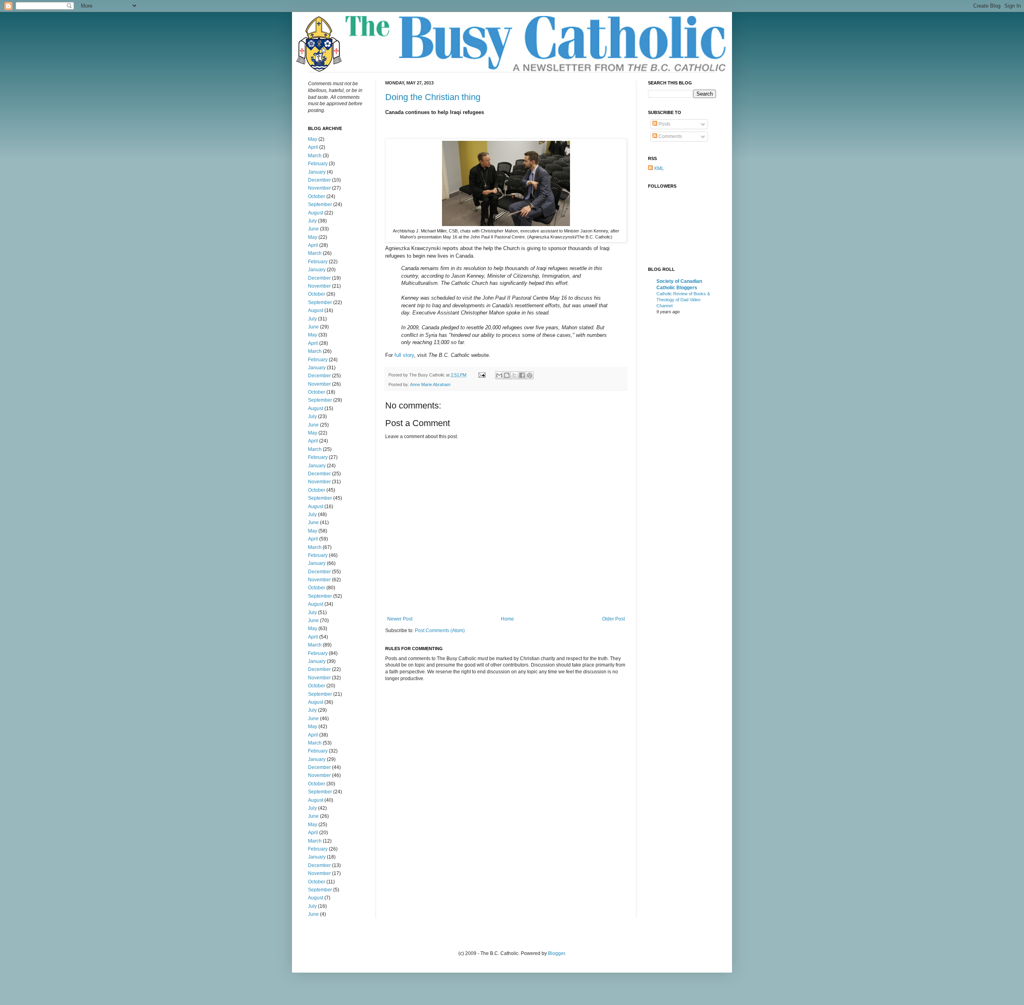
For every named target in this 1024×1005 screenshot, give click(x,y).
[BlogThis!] (507, 375)
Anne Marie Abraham (430, 384)
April (313, 147)
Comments (669, 136)
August (315, 213)
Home (507, 619)
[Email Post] (481, 374)
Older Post (613, 619)
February (318, 163)
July (312, 221)
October (316, 196)
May (312, 139)
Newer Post (399, 619)
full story (404, 355)
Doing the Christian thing (432, 97)
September (320, 204)
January (317, 172)
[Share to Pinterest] (530, 375)
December (319, 180)
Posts (663, 124)
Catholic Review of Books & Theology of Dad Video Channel (683, 299)
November (319, 188)
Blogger (556, 953)
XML (658, 168)
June (313, 229)
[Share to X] (514, 375)
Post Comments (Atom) (440, 630)
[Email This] (499, 375)
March (315, 155)
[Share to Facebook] (522, 375)
